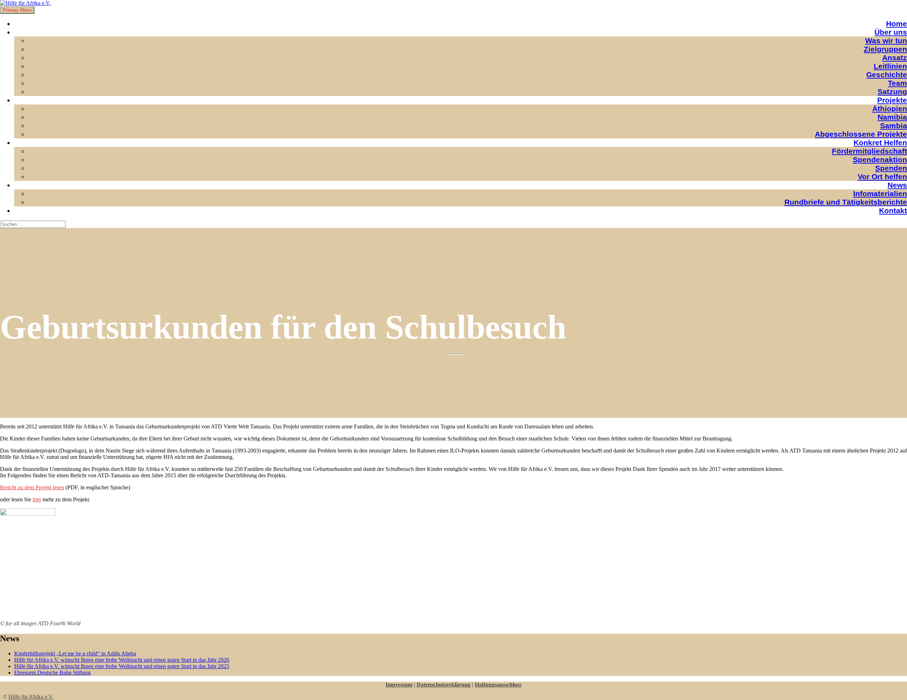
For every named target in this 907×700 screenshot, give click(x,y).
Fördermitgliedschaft (869, 151)
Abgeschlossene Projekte (861, 134)
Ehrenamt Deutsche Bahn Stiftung (52, 673)
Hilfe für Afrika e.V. (31, 697)
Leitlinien (890, 66)
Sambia (893, 125)
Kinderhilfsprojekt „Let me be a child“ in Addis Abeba (75, 653)
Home (896, 23)
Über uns (890, 32)
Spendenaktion (880, 159)
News (897, 185)
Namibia (892, 117)
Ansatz (894, 57)
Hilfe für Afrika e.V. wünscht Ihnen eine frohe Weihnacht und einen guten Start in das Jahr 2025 (121, 666)
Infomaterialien (880, 193)
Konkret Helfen (880, 142)
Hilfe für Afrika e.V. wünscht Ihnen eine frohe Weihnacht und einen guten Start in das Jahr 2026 (121, 660)
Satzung (892, 91)
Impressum (398, 685)
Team (897, 83)
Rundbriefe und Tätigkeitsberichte (845, 202)
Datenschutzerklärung (444, 685)
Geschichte (886, 74)
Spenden (891, 168)
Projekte (892, 100)
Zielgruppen (885, 49)
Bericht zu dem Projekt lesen (32, 487)
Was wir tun (886, 40)
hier (37, 499)
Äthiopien (889, 108)
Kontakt (893, 210)
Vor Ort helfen (882, 176)
